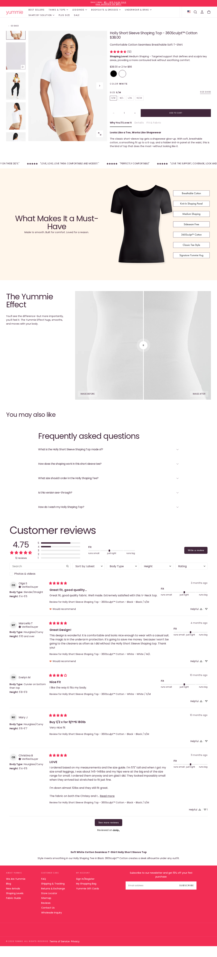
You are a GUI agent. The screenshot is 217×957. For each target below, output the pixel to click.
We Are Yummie (15, 879)
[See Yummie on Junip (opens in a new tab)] (116, 830)
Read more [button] (107, 796)
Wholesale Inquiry (51, 912)
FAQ (43, 879)
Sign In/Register (85, 879)
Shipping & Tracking (53, 883)
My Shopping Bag (86, 883)
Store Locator (49, 893)
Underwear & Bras (137, 9)
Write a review (196, 550)
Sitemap (46, 898)
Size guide (205, 92)
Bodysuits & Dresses (104, 9)
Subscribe (186, 885)
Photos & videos (24, 574)
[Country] (189, 12)
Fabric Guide (13, 898)
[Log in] (202, 12)
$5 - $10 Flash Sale (115, 2)
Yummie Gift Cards (87, 888)
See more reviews (108, 822)
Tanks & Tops (57, 9)
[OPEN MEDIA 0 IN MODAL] (100, 134)
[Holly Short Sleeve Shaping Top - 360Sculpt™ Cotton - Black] (113, 73)
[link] (121, 52)
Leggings (78, 9)
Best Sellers (36, 9)
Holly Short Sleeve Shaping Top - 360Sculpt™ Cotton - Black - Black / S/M (105, 602)
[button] (195, 12)
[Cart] (209, 12)
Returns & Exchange (53, 888)
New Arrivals (13, 888)
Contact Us (48, 907)
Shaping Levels (14, 893)
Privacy (75, 941)
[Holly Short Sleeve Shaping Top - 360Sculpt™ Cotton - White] (122, 73)
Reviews (46, 903)
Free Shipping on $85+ (108, 4)
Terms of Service (60, 941)
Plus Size (64, 15)
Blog (8, 883)
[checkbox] (40, 574)
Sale (77, 15)
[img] (28, 586)
